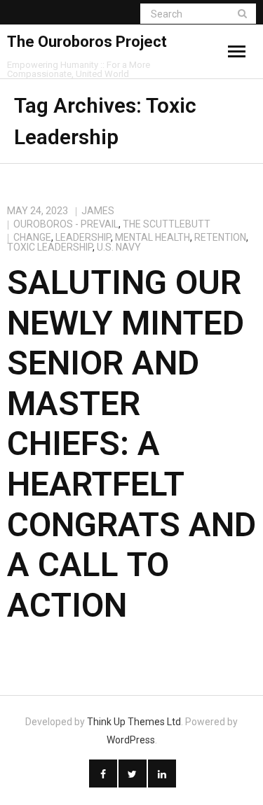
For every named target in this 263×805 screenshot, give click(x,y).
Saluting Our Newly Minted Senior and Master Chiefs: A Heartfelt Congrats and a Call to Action (131, 443)
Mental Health (152, 237)
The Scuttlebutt (166, 224)
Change (32, 237)
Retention (220, 237)
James (97, 210)
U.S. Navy (119, 247)
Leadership (83, 237)
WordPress (131, 740)
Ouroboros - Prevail (66, 224)
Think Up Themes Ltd (134, 721)
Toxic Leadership (50, 247)
